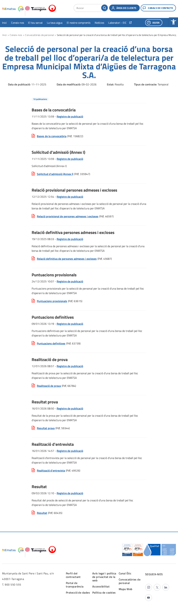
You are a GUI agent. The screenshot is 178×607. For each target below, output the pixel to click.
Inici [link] (4, 23)
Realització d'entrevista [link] (51, 470)
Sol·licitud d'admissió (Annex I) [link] (55, 174)
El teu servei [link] (35, 23)
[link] (173, 21)
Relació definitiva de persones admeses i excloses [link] (67, 259)
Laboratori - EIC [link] (117, 23)
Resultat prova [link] (46, 428)
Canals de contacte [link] (160, 8)
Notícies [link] (99, 23)
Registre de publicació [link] (70, 116)
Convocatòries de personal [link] (39, 35)
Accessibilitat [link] (101, 586)
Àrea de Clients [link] (126, 8)
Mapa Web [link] (125, 589)
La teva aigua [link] (54, 23)
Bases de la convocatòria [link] (51, 136)
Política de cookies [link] (104, 592)
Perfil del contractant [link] (73, 575)
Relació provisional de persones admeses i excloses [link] (67, 216)
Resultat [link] (42, 513)
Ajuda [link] (155, 22)
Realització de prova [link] (49, 386)
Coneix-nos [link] (17, 23)
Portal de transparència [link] (75, 585)
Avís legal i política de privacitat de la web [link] (104, 576)
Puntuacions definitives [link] (51, 343)
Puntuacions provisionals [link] (52, 301)
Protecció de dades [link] (78, 592)
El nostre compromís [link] (78, 23)
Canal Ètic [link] (125, 573)
